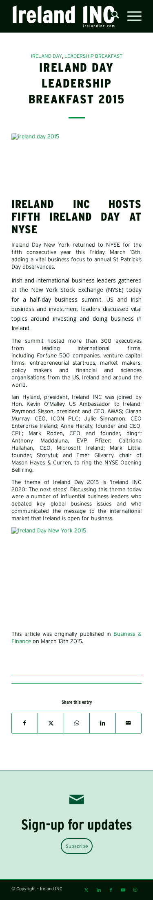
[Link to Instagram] (135, 890)
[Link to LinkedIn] (99, 890)
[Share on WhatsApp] (76, 723)
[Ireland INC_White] (63, 16)
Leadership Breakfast (93, 56)
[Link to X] (86, 890)
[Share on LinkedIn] (102, 723)
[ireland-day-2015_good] (76, 163)
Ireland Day (46, 56)
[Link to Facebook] (111, 890)
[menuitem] (111, 16)
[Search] (111, 16)
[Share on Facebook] (25, 723)
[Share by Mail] (128, 723)
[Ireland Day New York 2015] (76, 530)
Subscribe (77, 846)
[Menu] (130, 16)
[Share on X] (50, 723)
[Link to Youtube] (123, 890)
